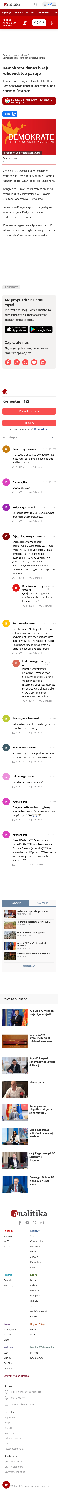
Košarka (34, 1285)
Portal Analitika (9, 55)
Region (33, 1329)
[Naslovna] (6, 1485)
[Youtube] (34, 362)
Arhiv (7, 1422)
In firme (34, 1352)
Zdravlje (34, 1257)
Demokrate (11, 287)
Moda (6, 1340)
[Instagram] (17, 362)
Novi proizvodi (37, 1358)
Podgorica (35, 1246)
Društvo (30, 12)
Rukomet (34, 1290)
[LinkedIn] (43, 362)
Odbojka (34, 1301)
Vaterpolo (35, 1295)
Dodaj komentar (29, 411)
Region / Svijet (38, 1324)
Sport (33, 1275)
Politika (19, 12)
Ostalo (33, 1316)
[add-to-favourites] (53, 23)
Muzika (7, 1358)
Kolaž (7, 1324)
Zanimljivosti (10, 1329)
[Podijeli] (25, 23)
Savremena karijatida (16, 1376)
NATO (6, 1241)
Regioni (34, 1251)
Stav (32, 1236)
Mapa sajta (10, 1443)
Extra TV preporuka (14, 1466)
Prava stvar (35, 1262)
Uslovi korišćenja (13, 1438)
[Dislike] (20, 467)
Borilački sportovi (38, 1311)
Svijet (32, 1334)
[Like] (13, 467)
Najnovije (6, 12)
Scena (7, 1352)
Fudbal (33, 1280)
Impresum (10, 1417)
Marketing (9, 1285)
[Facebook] (8, 362)
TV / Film (8, 1363)
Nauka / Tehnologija (42, 1347)
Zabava (7, 1334)
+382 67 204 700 (17, 1398)
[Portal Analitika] (12, 4)
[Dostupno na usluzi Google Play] (41, 329)
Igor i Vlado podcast (14, 1461)
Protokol (7, 1246)
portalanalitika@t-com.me (22, 1404)
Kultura (8, 1347)
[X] (25, 362)
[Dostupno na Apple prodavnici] (16, 329)
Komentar (8, 1236)
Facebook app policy (14, 1448)
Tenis (33, 1306)
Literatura (8, 1368)
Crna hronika (44, 12)
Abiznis (8, 1275)
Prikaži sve (29, 966)
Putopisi (34, 1267)
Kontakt (8, 1428)
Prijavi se (29, 423)
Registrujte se (41, 429)
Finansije (8, 1280)
